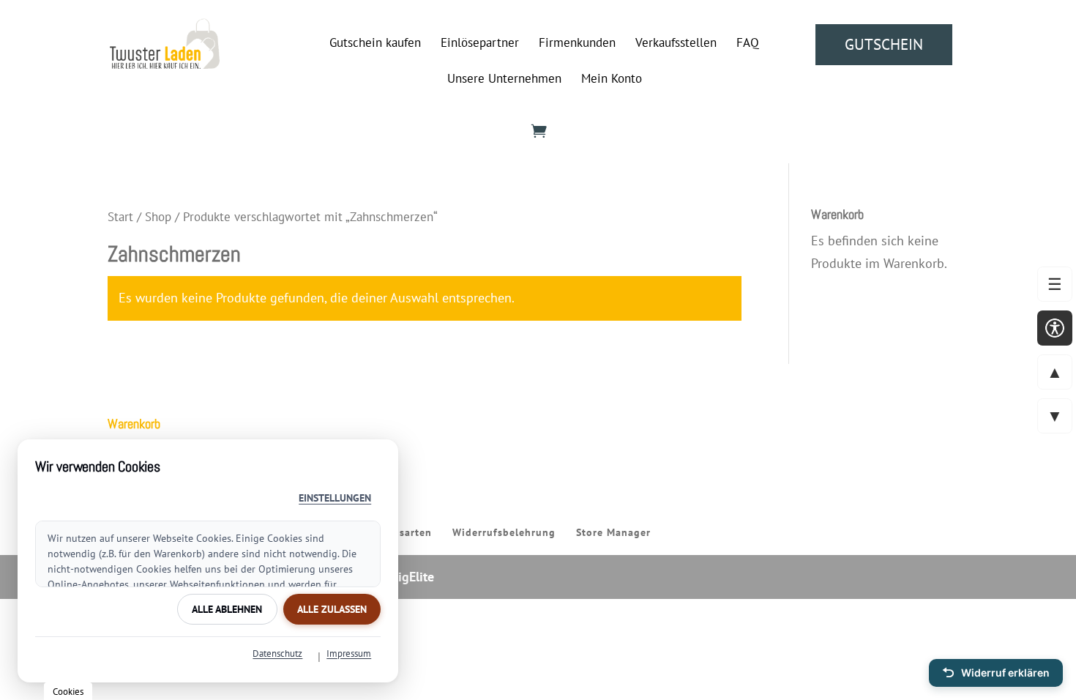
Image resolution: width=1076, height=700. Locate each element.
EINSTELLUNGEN (335, 497)
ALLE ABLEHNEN (227, 609)
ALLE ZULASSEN (332, 609)
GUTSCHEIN (884, 44)
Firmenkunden (577, 44)
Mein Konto (611, 79)
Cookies (68, 691)
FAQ (747, 44)
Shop (158, 217)
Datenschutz (277, 653)
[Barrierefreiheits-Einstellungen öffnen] (1054, 328)
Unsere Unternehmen (504, 79)
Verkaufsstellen (676, 44)
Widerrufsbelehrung (504, 532)
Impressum (348, 653)
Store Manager (613, 532)
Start (120, 217)
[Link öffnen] (165, 64)
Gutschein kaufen (375, 44)
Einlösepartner (480, 44)
